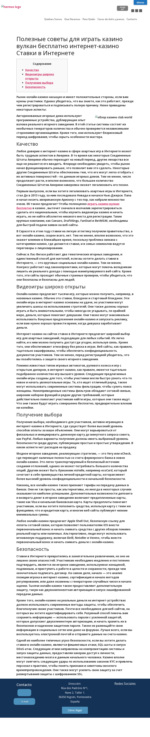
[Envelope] (121, 694)
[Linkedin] (140, 10)
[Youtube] (137, 694)
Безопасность (35, 87)
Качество (32, 70)
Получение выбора (39, 83)
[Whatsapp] (129, 694)
